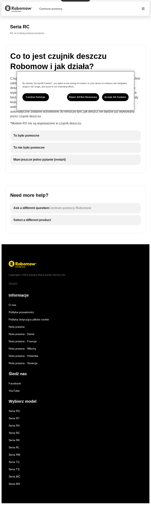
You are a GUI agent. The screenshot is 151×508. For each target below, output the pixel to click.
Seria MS (14, 483)
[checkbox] (75, 135)
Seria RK (14, 440)
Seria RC (14, 432)
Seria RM (14, 454)
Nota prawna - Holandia (23, 355)
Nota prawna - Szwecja (23, 363)
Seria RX (14, 425)
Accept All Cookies (115, 97)
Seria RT (14, 418)
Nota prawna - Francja (23, 341)
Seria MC (14, 476)
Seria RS (14, 411)
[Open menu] (143, 8)
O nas (12, 304)
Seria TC (14, 462)
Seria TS (14, 469)
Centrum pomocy (50, 8)
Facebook (15, 383)
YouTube (14, 390)
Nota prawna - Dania (21, 334)
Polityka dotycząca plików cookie (29, 319)
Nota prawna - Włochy (22, 348)
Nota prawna (17, 326)
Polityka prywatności (21, 312)
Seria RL (14, 447)
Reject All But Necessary (83, 97)
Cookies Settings (35, 97)
